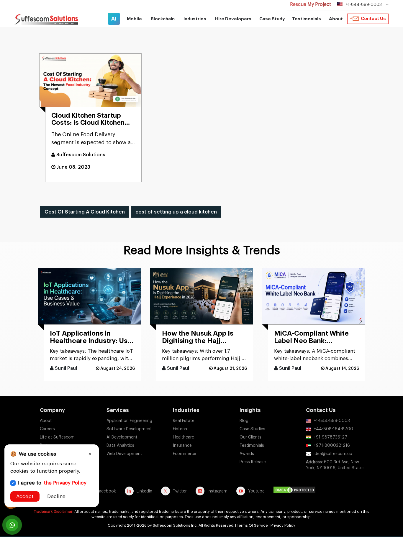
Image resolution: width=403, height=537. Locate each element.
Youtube (256, 491)
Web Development (124, 454)
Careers (47, 429)
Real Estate (183, 421)
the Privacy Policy (65, 482)
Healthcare (183, 437)
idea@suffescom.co (333, 454)
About (46, 421)
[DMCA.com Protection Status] (295, 491)
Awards (247, 454)
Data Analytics (120, 446)
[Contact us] (12, 525)
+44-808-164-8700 (333, 429)
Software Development (129, 429)
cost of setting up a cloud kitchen (176, 211)
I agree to (52, 482)
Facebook (106, 491)
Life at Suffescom (57, 437)
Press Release (253, 462)
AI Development (122, 437)
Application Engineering (129, 421)
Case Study (272, 19)
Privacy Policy (283, 525)
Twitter (180, 491)
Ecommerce (184, 454)
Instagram (217, 491)
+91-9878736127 (330, 437)
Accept (25, 496)
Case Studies (252, 429)
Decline (56, 496)
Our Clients (250, 437)
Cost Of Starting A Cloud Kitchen (85, 211)
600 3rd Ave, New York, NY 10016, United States (335, 465)
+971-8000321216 (332, 446)
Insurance (182, 446)
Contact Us (373, 19)
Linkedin (144, 491)
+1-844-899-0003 (332, 421)
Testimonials (306, 19)
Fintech (180, 429)
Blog (244, 421)
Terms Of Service (252, 525)
